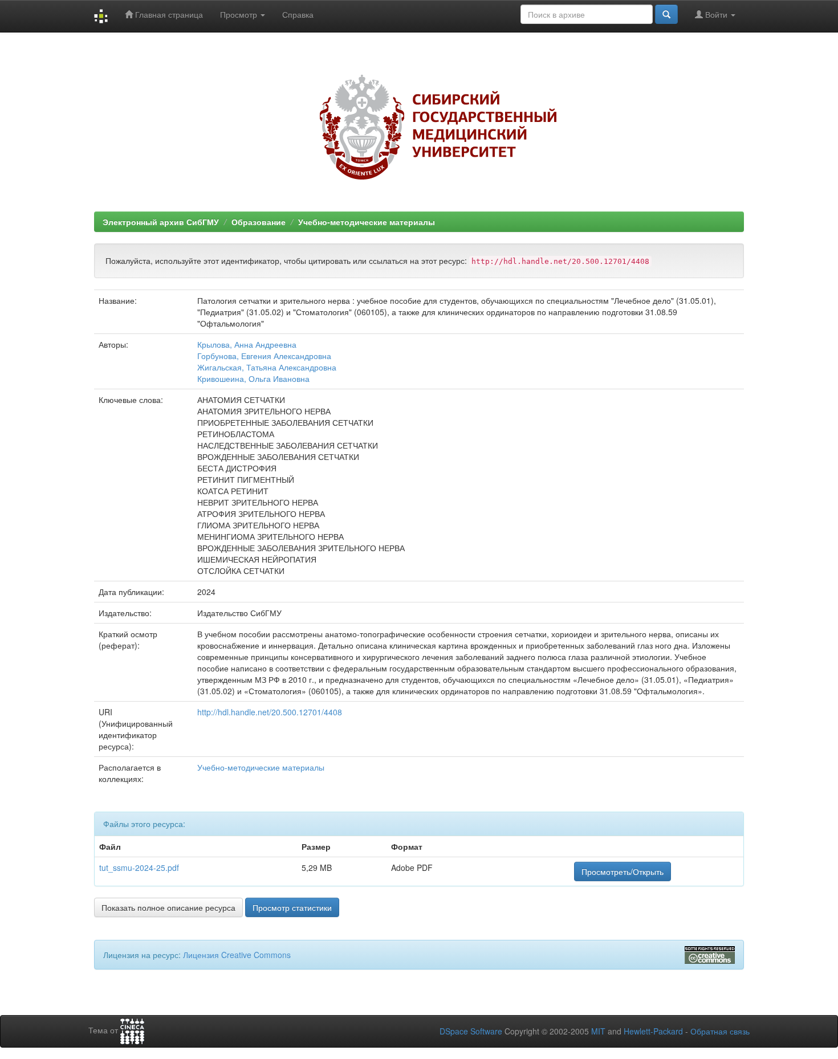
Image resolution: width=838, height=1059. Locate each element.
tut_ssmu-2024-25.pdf (139, 867)
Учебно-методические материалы (366, 221)
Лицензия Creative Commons (237, 954)
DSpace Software (471, 1031)
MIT (598, 1031)
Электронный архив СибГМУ (161, 221)
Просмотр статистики (292, 907)
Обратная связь (720, 1031)
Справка (298, 14)
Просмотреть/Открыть (622, 871)
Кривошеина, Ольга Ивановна (253, 378)
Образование (258, 221)
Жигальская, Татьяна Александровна (266, 367)
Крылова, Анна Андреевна (246, 344)
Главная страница (168, 14)
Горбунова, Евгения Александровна (264, 355)
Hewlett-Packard (653, 1031)
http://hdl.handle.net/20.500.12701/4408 (269, 712)
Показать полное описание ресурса (168, 907)
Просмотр (239, 14)
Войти (716, 14)
